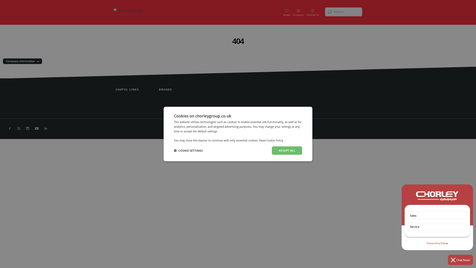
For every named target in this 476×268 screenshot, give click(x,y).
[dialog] (238, 134)
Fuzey (444, 243)
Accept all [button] (287, 150)
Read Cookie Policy (271, 140)
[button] (188, 151)
